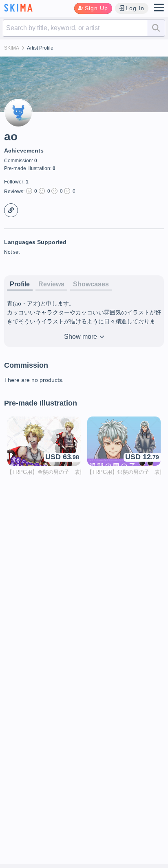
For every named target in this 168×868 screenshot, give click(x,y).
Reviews (51, 284)
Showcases (91, 284)
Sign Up (96, 8)
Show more (81, 336)
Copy (11, 210)
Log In (135, 8)
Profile (20, 284)
